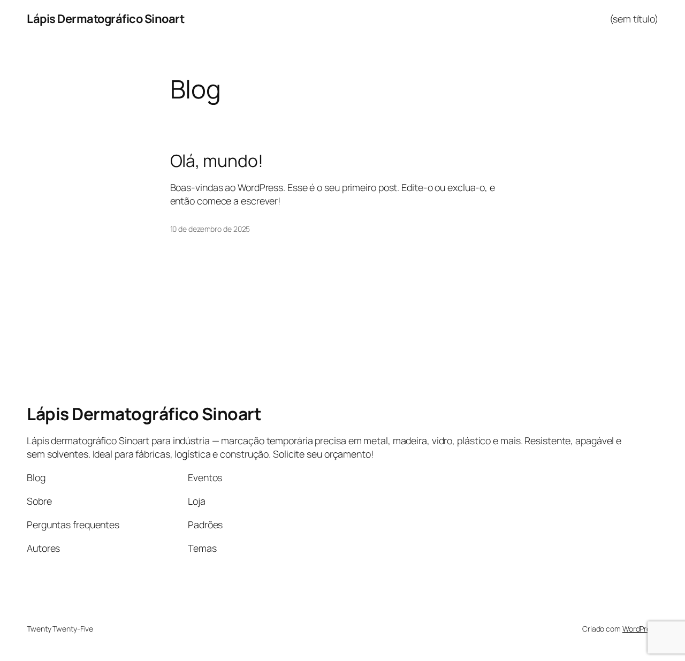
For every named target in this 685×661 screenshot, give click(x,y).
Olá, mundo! (216, 161)
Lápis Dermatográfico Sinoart (105, 19)
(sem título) (634, 18)
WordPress (640, 629)
